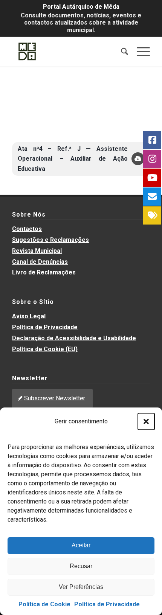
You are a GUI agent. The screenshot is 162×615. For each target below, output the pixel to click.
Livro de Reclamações (44, 272)
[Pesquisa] (121, 51)
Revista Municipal (37, 250)
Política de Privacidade (107, 604)
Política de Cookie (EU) (45, 349)
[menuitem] (121, 51)
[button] (146, 421)
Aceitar (81, 545)
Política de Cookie (44, 604)
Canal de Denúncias (40, 261)
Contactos (27, 228)
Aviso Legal (29, 316)
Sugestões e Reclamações (50, 239)
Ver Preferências (81, 587)
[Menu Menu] (139, 51)
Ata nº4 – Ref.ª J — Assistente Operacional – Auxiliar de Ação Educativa (73, 158)
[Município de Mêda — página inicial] (67, 51)
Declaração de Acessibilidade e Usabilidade (74, 338)
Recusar (81, 566)
